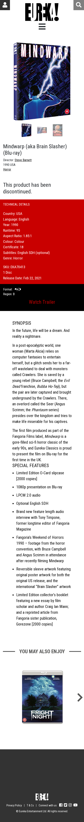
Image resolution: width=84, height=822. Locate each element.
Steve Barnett (23, 160)
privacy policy (54, 786)
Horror (7, 169)
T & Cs (30, 805)
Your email (23, 764)
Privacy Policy (14, 805)
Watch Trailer (42, 302)
